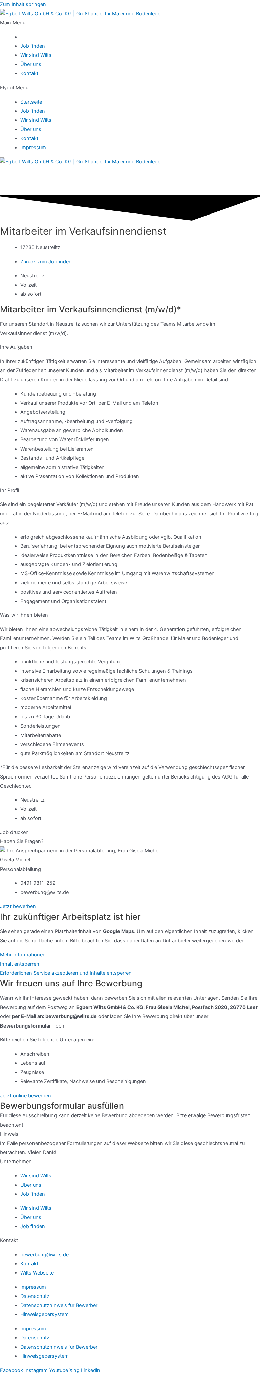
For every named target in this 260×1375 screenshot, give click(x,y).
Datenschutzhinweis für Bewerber (59, 1305)
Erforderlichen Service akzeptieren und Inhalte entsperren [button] (66, 973)
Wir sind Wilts (35, 55)
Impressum (33, 147)
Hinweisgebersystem (44, 1314)
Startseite (31, 102)
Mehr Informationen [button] (23, 955)
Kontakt (29, 73)
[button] (130, 22)
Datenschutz (34, 1296)
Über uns (30, 64)
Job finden (32, 46)
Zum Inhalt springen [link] (23, 4)
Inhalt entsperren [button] (19, 964)
